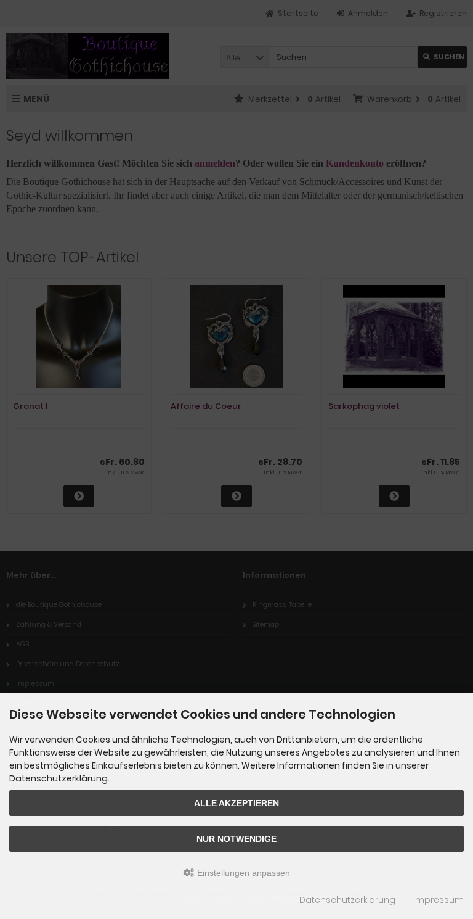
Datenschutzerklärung (347, 900)
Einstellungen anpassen (242, 873)
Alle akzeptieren (236, 803)
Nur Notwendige (236, 839)
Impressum (438, 900)
